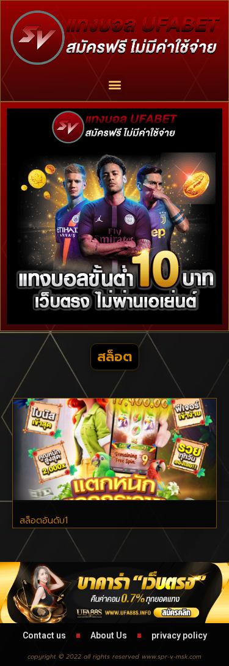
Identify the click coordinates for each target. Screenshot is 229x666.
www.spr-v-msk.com (172, 656)
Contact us (44, 635)
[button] (114, 85)
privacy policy (179, 635)
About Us (108, 635)
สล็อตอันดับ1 (44, 520)
